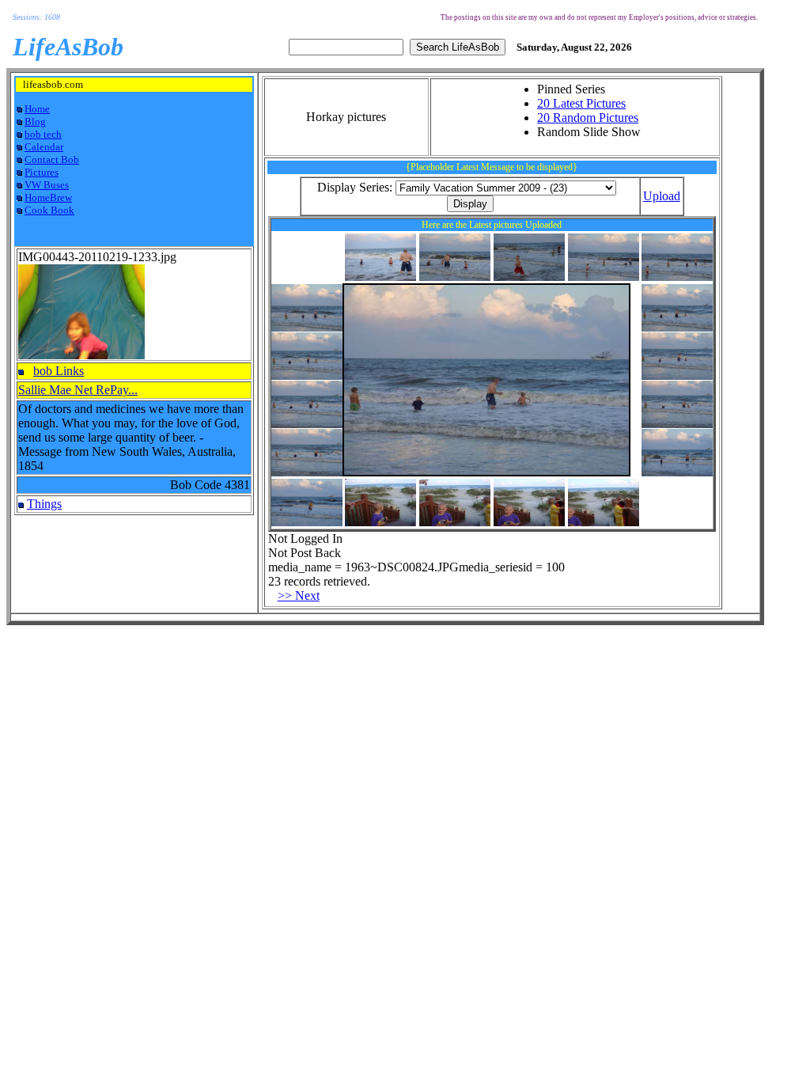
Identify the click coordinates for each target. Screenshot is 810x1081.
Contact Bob (52, 159)
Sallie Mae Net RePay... (78, 389)
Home (37, 109)
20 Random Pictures (587, 117)
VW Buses (47, 185)
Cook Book (49, 210)
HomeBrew (48, 197)
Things (44, 503)
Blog (35, 121)
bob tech (43, 134)
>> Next (299, 595)
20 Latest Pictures (581, 103)
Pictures (42, 172)
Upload (661, 196)
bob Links (58, 370)
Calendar (44, 147)
